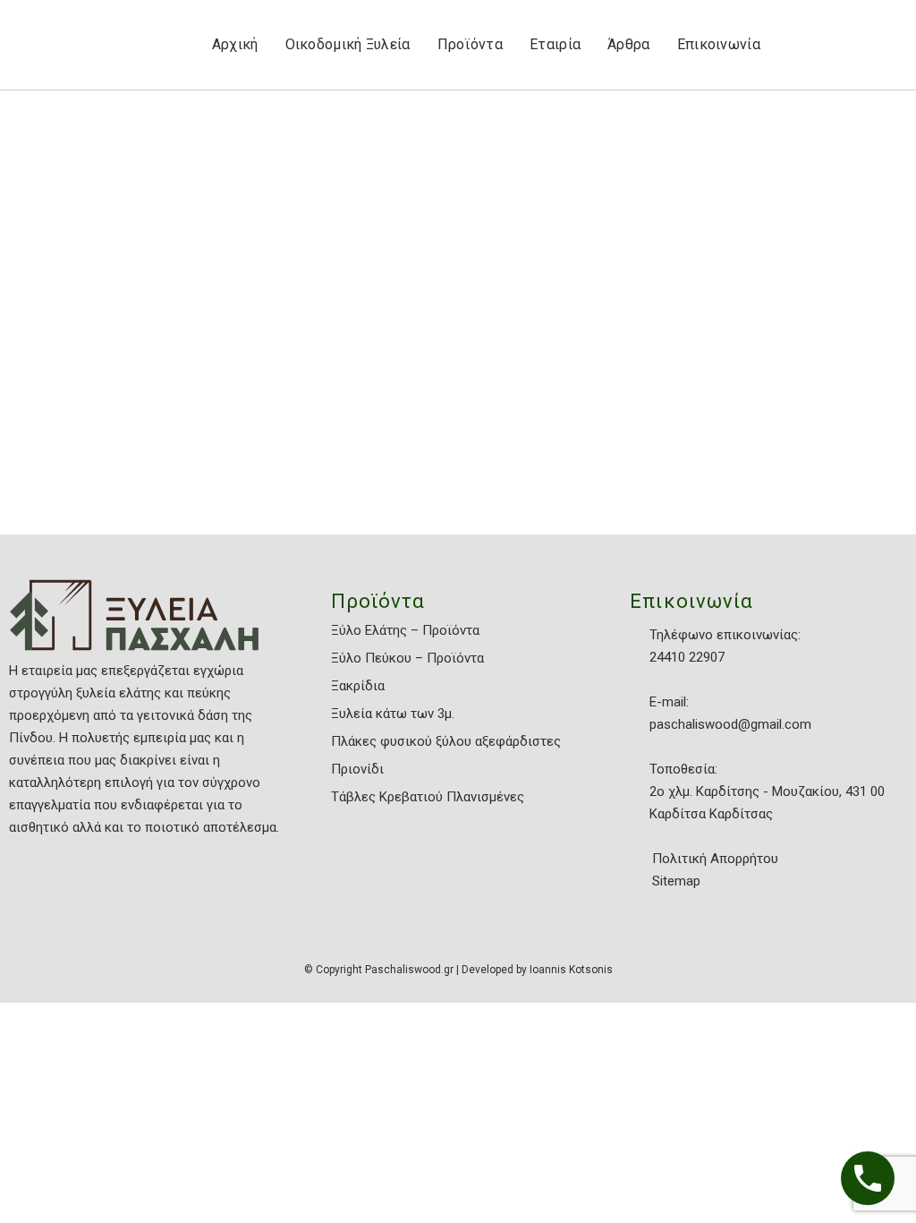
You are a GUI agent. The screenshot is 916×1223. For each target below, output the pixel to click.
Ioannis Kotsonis (571, 969)
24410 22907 (687, 657)
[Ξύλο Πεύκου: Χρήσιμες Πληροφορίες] (142, 257)
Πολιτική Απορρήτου (715, 859)
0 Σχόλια (167, 480)
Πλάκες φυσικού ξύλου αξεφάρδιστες (446, 741)
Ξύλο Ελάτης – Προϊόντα (405, 630)
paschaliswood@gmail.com (730, 724)
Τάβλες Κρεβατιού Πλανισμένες (427, 797)
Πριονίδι (357, 769)
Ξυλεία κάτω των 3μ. (392, 713)
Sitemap (676, 881)
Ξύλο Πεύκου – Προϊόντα (407, 658)
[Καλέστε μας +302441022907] (868, 1178)
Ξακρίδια (358, 686)
